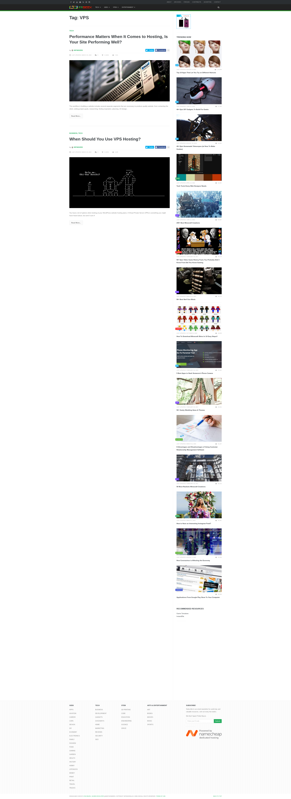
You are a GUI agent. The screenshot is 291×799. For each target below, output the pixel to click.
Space (123, 728)
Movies (150, 717)
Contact (217, 2)
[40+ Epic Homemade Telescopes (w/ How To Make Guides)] (199, 127)
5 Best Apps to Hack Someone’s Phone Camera (195, 373)
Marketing (99, 728)
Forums (187, 2)
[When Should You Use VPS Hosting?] (119, 182)
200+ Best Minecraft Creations (188, 223)
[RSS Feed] (83, 2)
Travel (72, 784)
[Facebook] (71, 2)
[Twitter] (74, 2)
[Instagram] (90, 2)
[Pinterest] (87, 2)
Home (97, 724)
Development (101, 713)
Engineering (126, 721)
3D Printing (126, 710)
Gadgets (99, 717)
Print (71, 777)
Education (125, 717)
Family (72, 739)
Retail (71, 780)
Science (124, 724)
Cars (71, 721)
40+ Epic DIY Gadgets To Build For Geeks (193, 109)
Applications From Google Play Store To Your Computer (198, 597)
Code (123, 713)
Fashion (72, 743)
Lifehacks (73, 769)
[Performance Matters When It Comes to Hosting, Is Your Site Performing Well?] (119, 81)
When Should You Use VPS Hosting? (105, 139)
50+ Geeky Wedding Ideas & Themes (191, 410)
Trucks (72, 788)
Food (71, 747)
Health (72, 758)
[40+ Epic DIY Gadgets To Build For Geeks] (199, 90)
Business (73, 133)
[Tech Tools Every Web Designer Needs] (199, 167)
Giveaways (99, 721)
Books (150, 713)
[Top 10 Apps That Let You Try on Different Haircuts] (199, 53)
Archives (177, 2)
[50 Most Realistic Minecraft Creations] (199, 468)
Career (72, 717)
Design (72, 724)
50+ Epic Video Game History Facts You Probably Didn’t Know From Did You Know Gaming (198, 261)
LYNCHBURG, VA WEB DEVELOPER (93, 796)
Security (99, 736)
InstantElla (180, 616)
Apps (71, 710)
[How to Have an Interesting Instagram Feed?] (199, 505)
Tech (97, 7)
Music (149, 721)
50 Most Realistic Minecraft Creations (191, 487)
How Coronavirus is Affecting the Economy (193, 560)
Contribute (196, 2)
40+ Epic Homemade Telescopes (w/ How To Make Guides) (196, 147)
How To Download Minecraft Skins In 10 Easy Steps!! (197, 336)
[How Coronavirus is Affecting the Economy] (199, 541)
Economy (73, 732)
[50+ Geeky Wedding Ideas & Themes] (199, 391)
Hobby (72, 765)
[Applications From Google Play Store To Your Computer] (199, 578)
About (169, 2)
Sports (150, 724)
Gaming (72, 751)
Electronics (74, 736)
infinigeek (78, 50)
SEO (96, 739)
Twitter (151, 50)
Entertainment (127, 7)
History (72, 762)
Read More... (76, 116)
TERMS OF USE (160, 796)
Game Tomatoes (182, 613)
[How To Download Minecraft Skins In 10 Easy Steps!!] (199, 317)
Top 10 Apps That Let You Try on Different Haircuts (196, 72)
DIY (70, 728)
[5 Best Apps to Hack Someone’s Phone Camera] (199, 354)
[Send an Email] (80, 2)
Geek (106, 7)
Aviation (72, 713)
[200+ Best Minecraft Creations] (199, 204)
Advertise (207, 2)
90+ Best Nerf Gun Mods (186, 299)
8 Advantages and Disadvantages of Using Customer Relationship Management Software (197, 448)
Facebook (162, 50)
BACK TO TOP (217, 796)
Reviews (98, 732)
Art (148, 710)
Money (72, 773)
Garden (72, 754)
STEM (115, 7)
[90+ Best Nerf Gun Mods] (199, 280)
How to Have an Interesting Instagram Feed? (194, 523)
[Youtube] (77, 2)
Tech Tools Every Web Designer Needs (191, 186)
